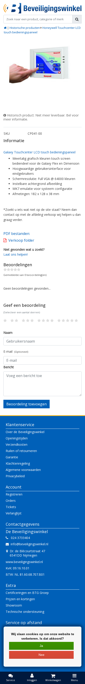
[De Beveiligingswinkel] (42, 8)
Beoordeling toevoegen (26, 404)
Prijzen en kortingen (20, 599)
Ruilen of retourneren (21, 451)
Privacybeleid (15, 476)
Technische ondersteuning (25, 611)
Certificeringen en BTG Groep (27, 593)
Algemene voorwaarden (23, 470)
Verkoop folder (21, 240)
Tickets (11, 507)
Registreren (14, 494)
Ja (41, 646)
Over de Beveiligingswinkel (25, 432)
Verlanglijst (14, 513)
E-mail (15, 351)
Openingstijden (17, 438)
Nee (41, 655)
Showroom (14, 605)
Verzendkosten (16, 444)
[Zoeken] (77, 19)
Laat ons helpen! (15, 254)
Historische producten (25, 28)
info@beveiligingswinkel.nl (29, 544)
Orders (11, 500)
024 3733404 (19, 538)
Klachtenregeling (18, 463)
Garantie (12, 457)
